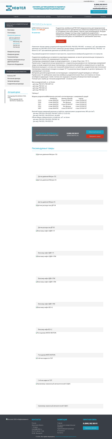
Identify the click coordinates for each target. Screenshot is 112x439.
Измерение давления (13, 35)
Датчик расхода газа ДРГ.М (46, 227)
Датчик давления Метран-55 (46, 202)
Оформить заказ (94, 136)
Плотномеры (11, 33)
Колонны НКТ (11, 76)
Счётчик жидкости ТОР (45, 380)
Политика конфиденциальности (65, 436)
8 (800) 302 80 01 (100, 4)
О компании (88, 16)
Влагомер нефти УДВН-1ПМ (46, 278)
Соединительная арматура (15, 84)
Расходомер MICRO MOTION (46, 355)
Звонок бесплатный (100, 6)
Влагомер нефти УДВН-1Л (46, 253)
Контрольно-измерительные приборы (40, 16)
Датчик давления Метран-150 (47, 176)
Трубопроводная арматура (64, 16)
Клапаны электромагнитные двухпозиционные (16, 61)
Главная (16, 16)
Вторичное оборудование (15, 64)
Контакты (103, 16)
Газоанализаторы (12, 57)
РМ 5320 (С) (16, 43)
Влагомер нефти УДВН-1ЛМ (46, 304)
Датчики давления (14, 38)
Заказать (61, 41)
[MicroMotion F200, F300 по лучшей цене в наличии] (18, 99)
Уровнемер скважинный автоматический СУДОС (53, 406)
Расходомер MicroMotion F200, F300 (17, 96)
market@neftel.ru (89, 1)
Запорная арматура (13, 81)
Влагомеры (10, 30)
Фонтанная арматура (13, 78)
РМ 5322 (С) (16, 47)
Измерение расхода (13, 52)
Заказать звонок (90, 428)
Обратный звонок (99, 12)
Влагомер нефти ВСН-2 (45, 329)
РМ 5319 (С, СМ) (17, 41)
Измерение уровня (13, 54)
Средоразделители (14, 40)
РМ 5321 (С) (16, 45)
